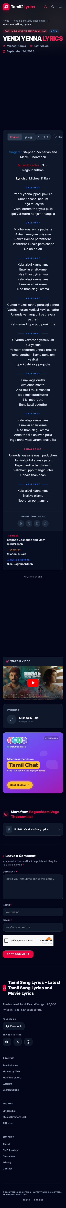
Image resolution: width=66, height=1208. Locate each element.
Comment (10, 871)
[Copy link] (45, 523)
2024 (54, 31)
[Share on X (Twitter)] (29, 523)
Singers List (9, 1110)
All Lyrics (8, 1123)
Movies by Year (11, 1071)
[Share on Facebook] (20, 523)
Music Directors (12, 1077)
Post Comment (18, 954)
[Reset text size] (43, 137)
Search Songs (11, 1089)
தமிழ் (28, 137)
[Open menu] (60, 7)
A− (39, 137)
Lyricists (8, 1083)
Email (7, 920)
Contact (7, 1168)
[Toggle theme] (45, 7)
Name (7, 905)
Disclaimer (9, 1156)
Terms (26, 1200)
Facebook (16, 1026)
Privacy (7, 1162)
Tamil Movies (10, 1065)
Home (6, 20)
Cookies (38, 1200)
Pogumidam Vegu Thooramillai (29, 20)
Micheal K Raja (16, 46)
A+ (48, 137)
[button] (33, 683)
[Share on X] (18, 1042)
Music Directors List (14, 1116)
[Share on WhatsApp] (37, 523)
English (14, 137)
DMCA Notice (10, 1150)
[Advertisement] (33, 92)
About (6, 1144)
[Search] (53, 7)
